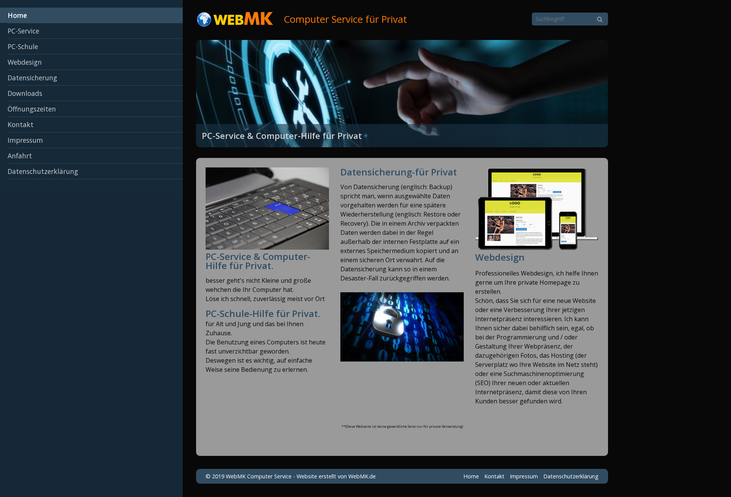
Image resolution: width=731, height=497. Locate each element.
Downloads (25, 93)
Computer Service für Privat (345, 19)
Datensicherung (32, 77)
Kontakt (21, 124)
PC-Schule (23, 46)
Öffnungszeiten (32, 108)
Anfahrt (20, 155)
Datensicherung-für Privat (398, 172)
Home (17, 15)
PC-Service (23, 30)
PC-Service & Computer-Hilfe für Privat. (258, 261)
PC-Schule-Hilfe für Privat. (263, 313)
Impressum (25, 140)
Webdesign (25, 62)
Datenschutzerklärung (43, 171)
